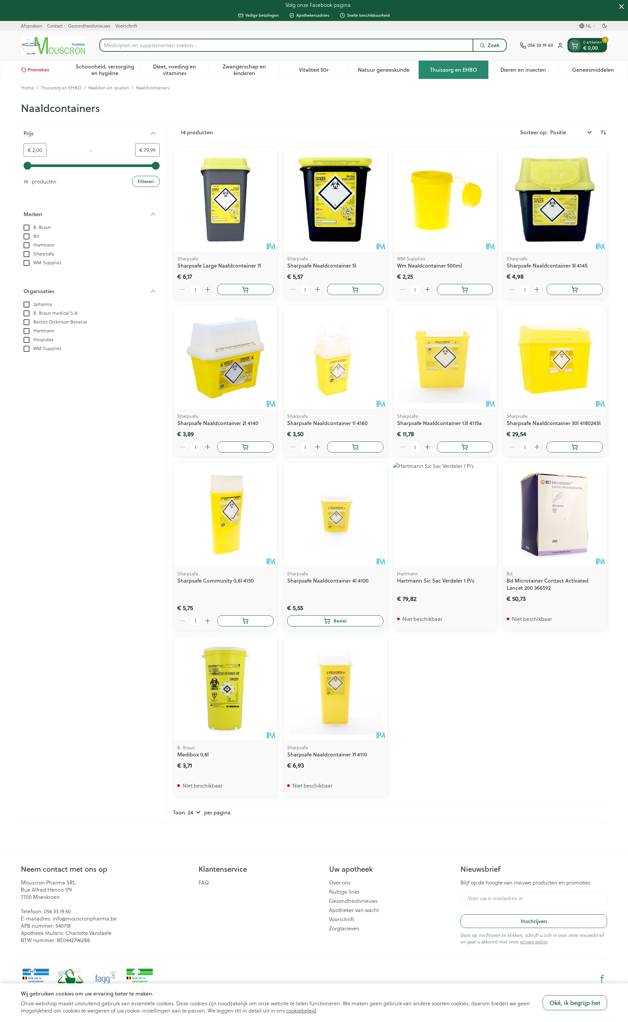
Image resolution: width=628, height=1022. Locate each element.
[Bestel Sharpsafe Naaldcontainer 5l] (355, 289)
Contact (55, 25)
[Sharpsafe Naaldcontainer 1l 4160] (335, 357)
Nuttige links (344, 891)
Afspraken (31, 25)
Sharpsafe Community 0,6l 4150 (215, 580)
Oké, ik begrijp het (575, 1002)
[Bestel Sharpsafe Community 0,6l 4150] (245, 620)
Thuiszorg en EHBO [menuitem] (459, 71)
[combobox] (286, 45)
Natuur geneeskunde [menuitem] (388, 71)
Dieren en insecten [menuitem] (529, 71)
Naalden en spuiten (108, 87)
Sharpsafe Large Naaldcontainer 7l (219, 265)
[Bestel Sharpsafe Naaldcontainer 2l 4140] (245, 447)
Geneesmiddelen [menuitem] (600, 71)
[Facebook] (602, 979)
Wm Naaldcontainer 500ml (429, 265)
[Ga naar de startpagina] (53, 45)
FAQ (204, 882)
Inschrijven (534, 921)
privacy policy (533, 941)
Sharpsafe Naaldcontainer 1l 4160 (327, 423)
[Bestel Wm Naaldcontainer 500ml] (465, 289)
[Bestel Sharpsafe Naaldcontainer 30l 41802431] (575, 447)
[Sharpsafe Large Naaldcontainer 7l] (225, 200)
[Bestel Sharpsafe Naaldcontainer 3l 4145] (575, 289)
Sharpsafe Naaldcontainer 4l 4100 (328, 580)
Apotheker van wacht (354, 910)
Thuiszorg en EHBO (61, 87)
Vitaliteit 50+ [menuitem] (324, 71)
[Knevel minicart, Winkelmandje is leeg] (575, 45)
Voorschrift (126, 25)
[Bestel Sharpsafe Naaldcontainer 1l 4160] (355, 447)
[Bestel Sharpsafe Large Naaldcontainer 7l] (245, 289)
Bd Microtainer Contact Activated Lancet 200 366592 (547, 584)
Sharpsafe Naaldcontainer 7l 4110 (327, 754)
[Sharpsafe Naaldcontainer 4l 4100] (335, 514)
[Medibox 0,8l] (225, 688)
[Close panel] (621, 6)
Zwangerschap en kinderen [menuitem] (251, 70)
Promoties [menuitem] (38, 70)
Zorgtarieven (344, 928)
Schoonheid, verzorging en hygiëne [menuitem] (107, 70)
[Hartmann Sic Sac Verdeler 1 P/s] (445, 514)
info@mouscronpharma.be (85, 918)
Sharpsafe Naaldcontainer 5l (321, 265)
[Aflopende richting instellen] (603, 132)
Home (27, 87)
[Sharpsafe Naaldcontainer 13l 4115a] (445, 357)
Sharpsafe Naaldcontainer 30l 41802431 (554, 423)
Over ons (340, 882)
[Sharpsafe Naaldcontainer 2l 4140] (225, 357)
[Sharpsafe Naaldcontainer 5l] (335, 200)
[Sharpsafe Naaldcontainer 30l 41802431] (555, 357)
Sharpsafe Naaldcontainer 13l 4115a (439, 423)
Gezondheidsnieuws (89, 25)
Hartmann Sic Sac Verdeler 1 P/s (435, 580)
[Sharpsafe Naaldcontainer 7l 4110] (335, 688)
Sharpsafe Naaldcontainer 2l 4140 (217, 423)
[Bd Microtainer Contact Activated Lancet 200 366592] (555, 514)
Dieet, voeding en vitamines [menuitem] (181, 70)
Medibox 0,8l (193, 754)
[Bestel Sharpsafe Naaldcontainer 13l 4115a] (465, 447)
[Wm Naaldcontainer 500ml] (445, 200)
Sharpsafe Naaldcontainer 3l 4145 (547, 265)
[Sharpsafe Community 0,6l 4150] (225, 514)
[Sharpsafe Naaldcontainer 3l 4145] (555, 200)
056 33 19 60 (57, 911)
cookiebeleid (301, 1010)
